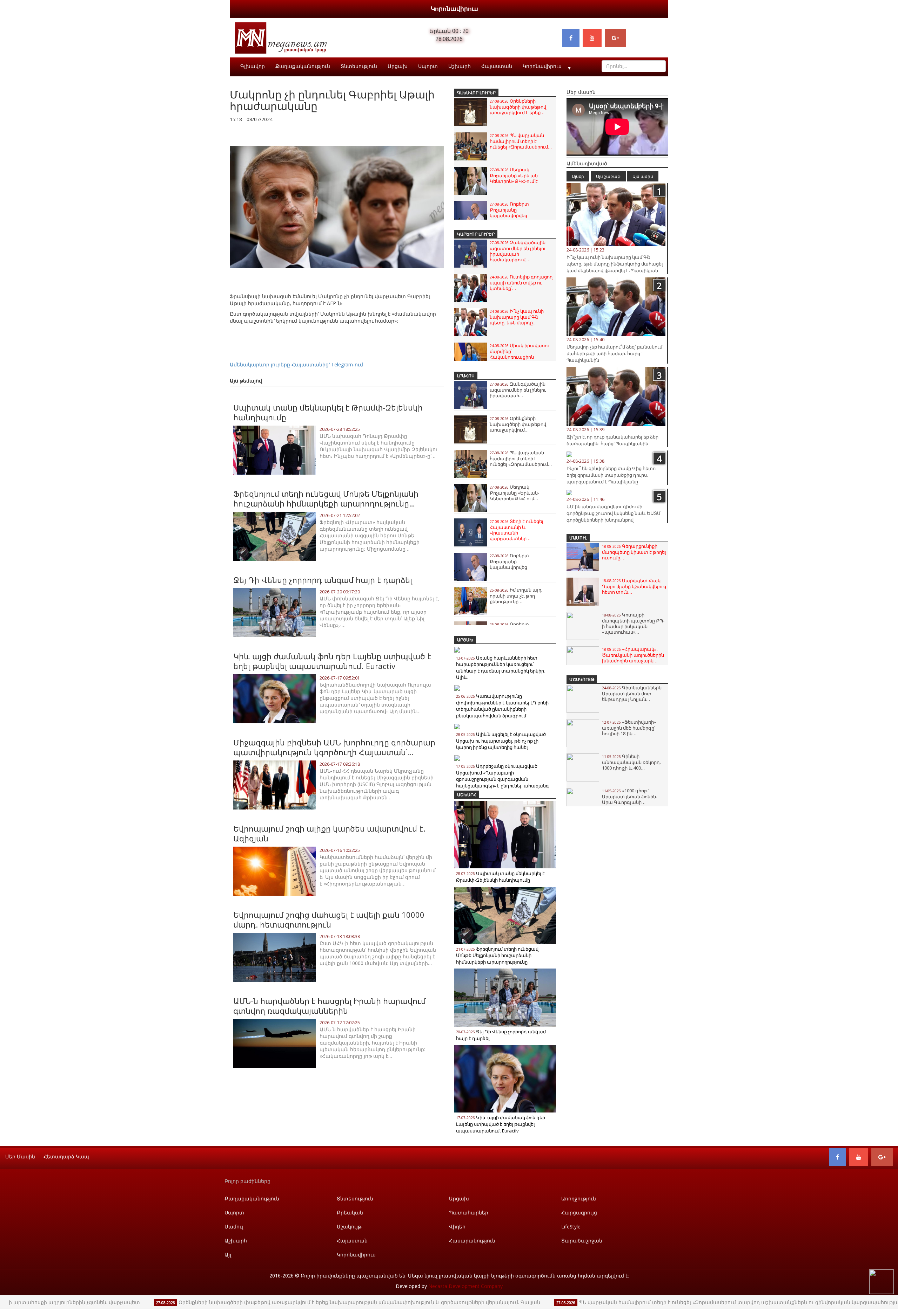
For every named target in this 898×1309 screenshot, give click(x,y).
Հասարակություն (472, 1240)
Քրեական (350, 1212)
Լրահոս (466, 376)
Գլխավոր (252, 66)
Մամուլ (578, 538)
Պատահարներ (468, 1212)
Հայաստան (496, 66)
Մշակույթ (581, 679)
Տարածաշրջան (581, 1240)
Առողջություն (578, 1198)
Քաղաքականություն (302, 66)
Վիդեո (457, 1226)
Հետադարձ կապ (66, 1156)
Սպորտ (428, 66)
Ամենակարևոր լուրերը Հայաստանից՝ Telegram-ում (296, 364)
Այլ (227, 1254)
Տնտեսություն (359, 66)
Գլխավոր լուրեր (476, 93)
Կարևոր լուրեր (476, 234)
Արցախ (398, 66)
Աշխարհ (459, 66)
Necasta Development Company (465, 1286)
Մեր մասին (20, 1156)
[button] (437, 133)
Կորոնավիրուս (454, 9)
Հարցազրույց (579, 1212)
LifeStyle (571, 1226)
